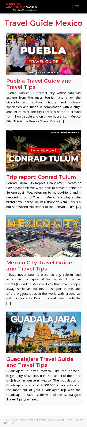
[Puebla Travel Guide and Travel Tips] (43, 54)
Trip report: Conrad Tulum (41, 177)
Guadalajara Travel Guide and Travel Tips (39, 362)
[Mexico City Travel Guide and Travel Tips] (43, 236)
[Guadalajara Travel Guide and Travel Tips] (43, 332)
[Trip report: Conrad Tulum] (43, 150)
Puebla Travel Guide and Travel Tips (39, 84)
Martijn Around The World (33, 419)
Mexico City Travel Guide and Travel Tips (39, 266)
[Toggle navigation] (77, 7)
